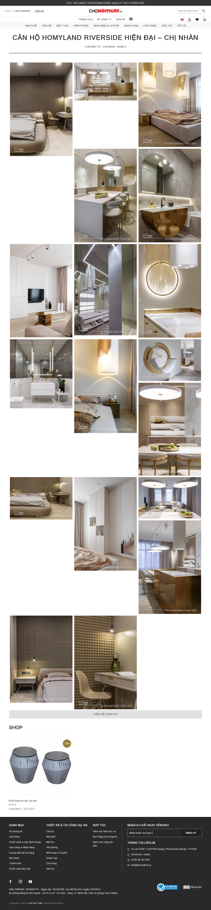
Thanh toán (15, 863)
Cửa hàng (149, 25)
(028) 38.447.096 (140, 859)
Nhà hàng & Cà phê (106, 25)
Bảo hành (14, 858)
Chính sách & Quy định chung (25, 842)
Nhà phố (31, 25)
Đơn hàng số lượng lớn (105, 836)
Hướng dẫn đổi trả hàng (21, 852)
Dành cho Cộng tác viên (103, 844)
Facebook (131, 19)
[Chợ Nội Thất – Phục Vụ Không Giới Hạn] (105, 11)
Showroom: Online (140, 854)
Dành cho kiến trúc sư (104, 831)
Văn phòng (81, 25)
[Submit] (203, 10)
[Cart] (204, 19)
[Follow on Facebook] (10, 882)
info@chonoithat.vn (141, 865)
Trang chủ (85, 19)
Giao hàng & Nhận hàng (21, 847)
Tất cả (181, 25)
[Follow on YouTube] (30, 882)
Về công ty (104, 19)
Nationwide (18, 11)
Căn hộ (46, 25)
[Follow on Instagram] (20, 882)
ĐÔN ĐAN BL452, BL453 (23, 800)
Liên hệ (39, 11)
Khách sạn (131, 25)
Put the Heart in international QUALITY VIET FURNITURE (105, 2)
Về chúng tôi (15, 831)
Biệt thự (62, 25)
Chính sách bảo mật (19, 868)
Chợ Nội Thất (35, 903)
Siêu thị (166, 25)
